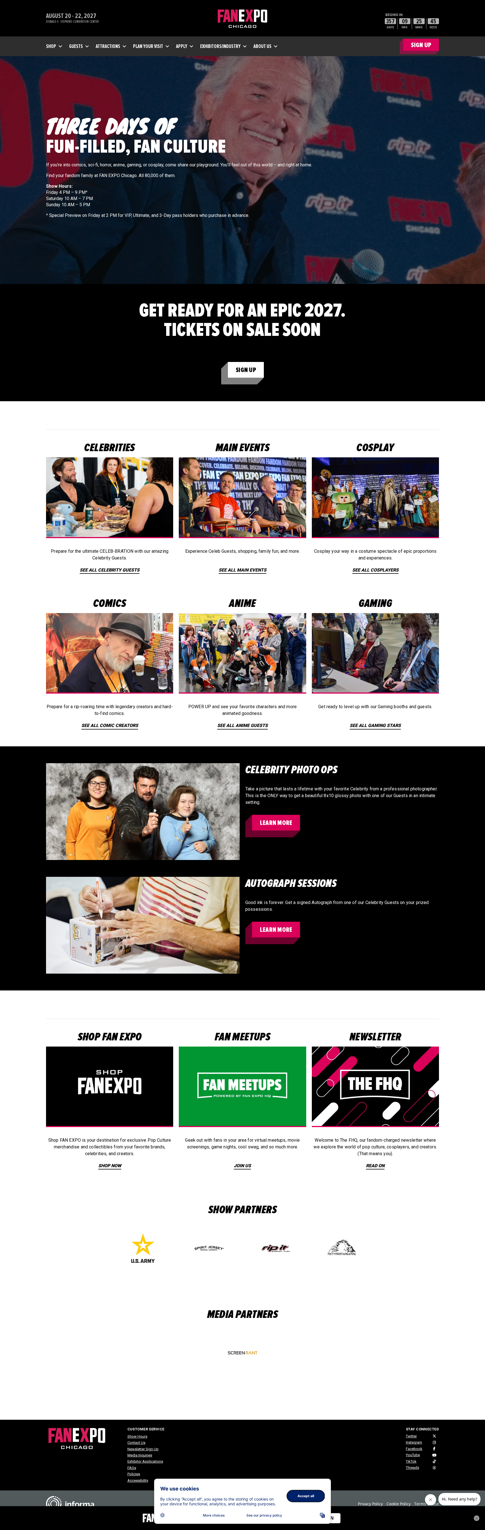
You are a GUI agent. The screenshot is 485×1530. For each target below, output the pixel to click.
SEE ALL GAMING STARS (375, 725)
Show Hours (137, 1436)
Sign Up (246, 370)
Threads (412, 1467)
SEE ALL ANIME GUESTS (242, 725)
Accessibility (137, 1480)
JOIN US (242, 1165)
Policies (133, 1474)
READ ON (375, 1165)
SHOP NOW (109, 1165)
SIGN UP (421, 45)
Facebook (414, 1449)
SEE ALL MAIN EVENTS (242, 570)
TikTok (411, 1461)
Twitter (411, 1436)
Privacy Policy (370, 1503)
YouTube (413, 1455)
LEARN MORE (276, 823)
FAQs (131, 1468)
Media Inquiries (139, 1455)
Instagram (414, 1442)
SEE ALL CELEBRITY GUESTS (109, 570)
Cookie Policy (398, 1503)
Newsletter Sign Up (143, 1449)
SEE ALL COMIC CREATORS (109, 725)
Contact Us (136, 1442)
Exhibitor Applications (145, 1461)
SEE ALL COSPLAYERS (375, 570)
